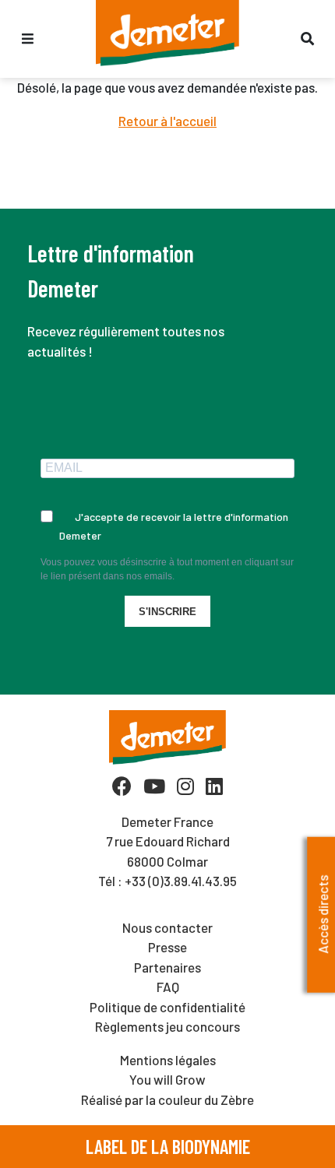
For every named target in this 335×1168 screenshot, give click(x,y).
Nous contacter (167, 927)
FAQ (168, 986)
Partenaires (167, 967)
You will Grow (167, 1079)
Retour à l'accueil (167, 120)
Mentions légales (168, 1060)
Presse (167, 947)
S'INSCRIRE (167, 611)
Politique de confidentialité (167, 1007)
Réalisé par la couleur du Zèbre (167, 1099)
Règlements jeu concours (167, 1026)
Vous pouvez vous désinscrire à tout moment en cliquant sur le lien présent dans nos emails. (167, 569)
